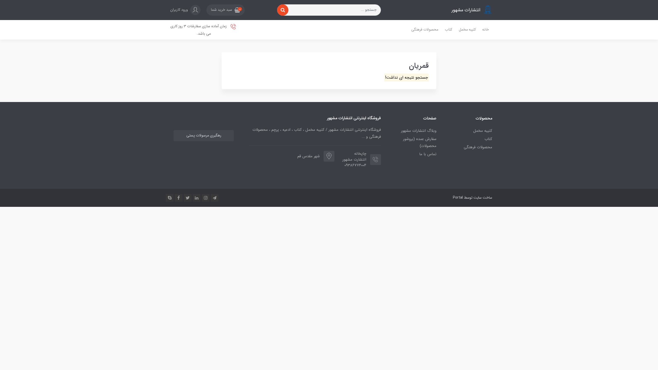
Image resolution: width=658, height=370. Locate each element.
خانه (485, 30)
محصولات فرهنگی (424, 30)
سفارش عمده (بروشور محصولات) (419, 142)
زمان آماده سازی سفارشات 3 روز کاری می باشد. (199, 30)
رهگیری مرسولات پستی (203, 135)
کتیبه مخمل (467, 30)
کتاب (448, 30)
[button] (225, 10)
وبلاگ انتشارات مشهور (418, 131)
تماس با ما (427, 154)
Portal (458, 197)
